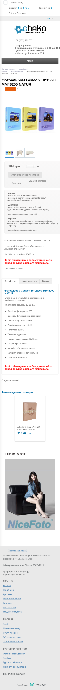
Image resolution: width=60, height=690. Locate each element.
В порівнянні (44, 8)
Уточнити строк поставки (25, 175)
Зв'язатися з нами (12, 637)
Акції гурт (7, 658)
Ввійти (11, 13)
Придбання (8, 590)
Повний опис (10, 281)
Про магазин (9, 607)
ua (48, 18)
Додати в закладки (37, 181)
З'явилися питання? (17, 550)
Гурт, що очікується (12, 662)
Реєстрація (21, 13)
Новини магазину (11, 628)
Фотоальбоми (17, 71)
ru (53, 18)
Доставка (7, 594)
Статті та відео (10, 633)
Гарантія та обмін (12, 598)
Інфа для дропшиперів (14, 667)
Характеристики (29, 281)
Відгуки (45, 281)
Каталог (7, 585)
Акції (5, 624)
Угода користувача (12, 611)
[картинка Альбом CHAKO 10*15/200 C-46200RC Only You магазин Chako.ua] (30, 411)
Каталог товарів (8, 69)
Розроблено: (22, 685)
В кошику (13, 8)
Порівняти (16, 183)
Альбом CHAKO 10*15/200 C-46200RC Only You (28, 428)
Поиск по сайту (16, 3)
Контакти (7, 603)
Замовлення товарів (13, 641)
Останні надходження (14, 653)
